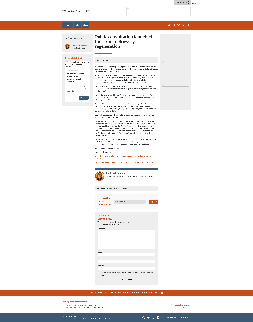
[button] (67, 25)
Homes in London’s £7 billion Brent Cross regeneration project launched (124, 162)
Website (101, 266)
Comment (102, 228)
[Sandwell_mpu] (175, 95)
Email (101, 259)
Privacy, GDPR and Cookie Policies (175, 318)
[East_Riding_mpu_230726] (175, 72)
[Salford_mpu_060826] (175, 49)
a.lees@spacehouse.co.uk (94, 307)
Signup (154, 202)
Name (100, 252)
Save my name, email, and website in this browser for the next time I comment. (127, 274)
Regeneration (79, 38)
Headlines (69, 38)
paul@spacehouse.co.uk (88, 305)
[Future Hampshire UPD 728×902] (158, 11)
